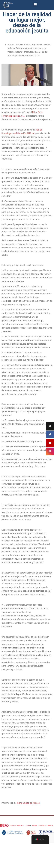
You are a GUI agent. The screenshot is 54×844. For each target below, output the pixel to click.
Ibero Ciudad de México (28, 803)
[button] (35, 4)
